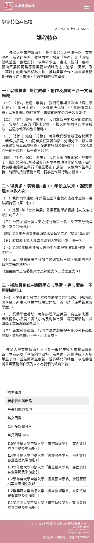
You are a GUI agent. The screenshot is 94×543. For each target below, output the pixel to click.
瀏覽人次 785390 (79, 537)
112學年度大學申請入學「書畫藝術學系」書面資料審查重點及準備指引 (46, 493)
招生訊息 (14, 392)
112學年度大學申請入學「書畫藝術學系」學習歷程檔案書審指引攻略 (46, 481)
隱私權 (61, 537)
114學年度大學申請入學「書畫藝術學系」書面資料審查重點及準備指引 (46, 458)
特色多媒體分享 (19, 426)
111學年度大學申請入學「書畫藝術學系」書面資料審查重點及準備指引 (46, 505)
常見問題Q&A (18, 435)
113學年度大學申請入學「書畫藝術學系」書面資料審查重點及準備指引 (46, 469)
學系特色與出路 (19, 401)
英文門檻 (14, 418)
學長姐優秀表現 (19, 409)
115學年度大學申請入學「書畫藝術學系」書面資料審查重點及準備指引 (46, 446)
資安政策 (48, 537)
